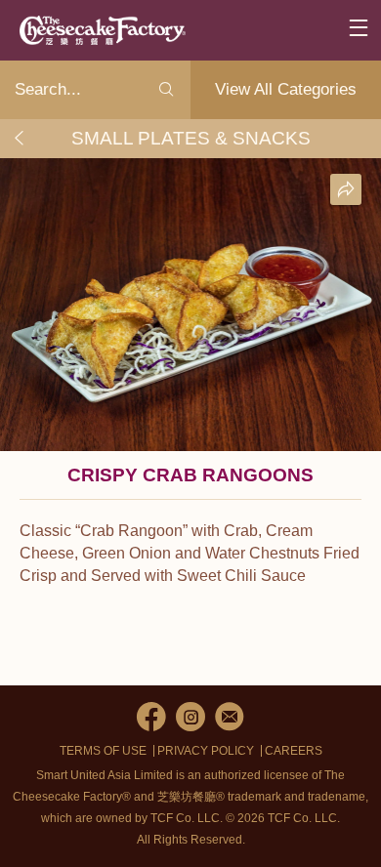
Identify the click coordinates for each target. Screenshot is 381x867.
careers (293, 751)
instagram (190, 716)
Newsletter (229, 716)
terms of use (103, 751)
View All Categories (286, 89)
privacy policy (205, 751)
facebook (151, 716)
